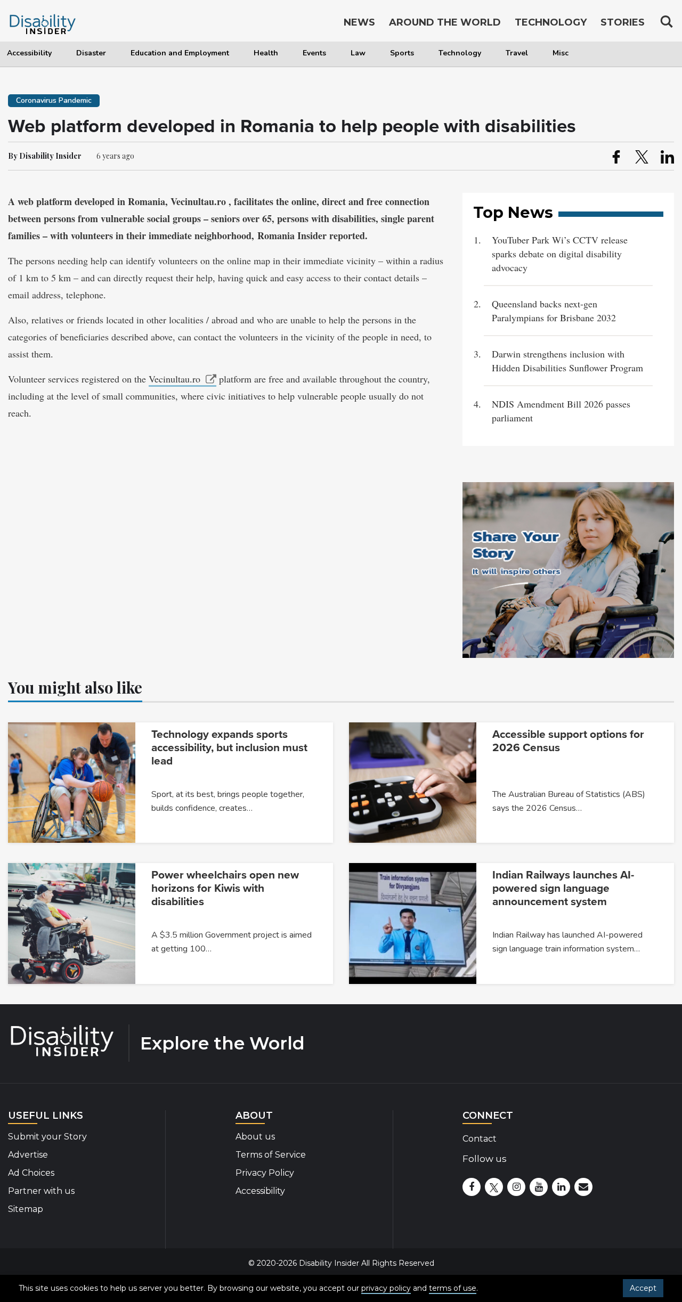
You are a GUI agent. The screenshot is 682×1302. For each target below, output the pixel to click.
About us (255, 1137)
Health (266, 53)
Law (358, 53)
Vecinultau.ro (174, 378)
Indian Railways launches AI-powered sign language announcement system (563, 888)
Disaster (91, 53)
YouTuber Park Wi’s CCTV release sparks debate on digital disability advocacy (560, 253)
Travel (517, 53)
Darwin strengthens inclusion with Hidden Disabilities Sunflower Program (567, 360)
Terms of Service (271, 1155)
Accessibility (29, 53)
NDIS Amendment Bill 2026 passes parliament (561, 410)
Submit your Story (47, 1137)
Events (314, 53)
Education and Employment (180, 53)
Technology (460, 53)
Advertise (28, 1155)
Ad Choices (31, 1173)
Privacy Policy (265, 1173)
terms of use (452, 1288)
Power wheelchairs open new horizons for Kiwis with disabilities (225, 888)
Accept (643, 1288)
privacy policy (386, 1288)
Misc (561, 53)
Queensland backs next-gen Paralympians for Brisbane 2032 (555, 310)
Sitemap (25, 1209)
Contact (479, 1139)
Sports (402, 53)
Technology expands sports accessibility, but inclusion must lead (229, 748)
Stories (622, 22)
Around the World (445, 22)
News (359, 22)
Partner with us (41, 1191)
